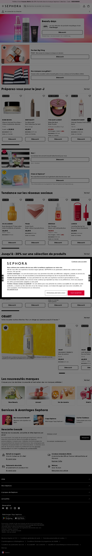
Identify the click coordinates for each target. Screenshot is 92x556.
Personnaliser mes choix (56, 293)
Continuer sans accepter (79, 261)
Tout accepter (76, 293)
